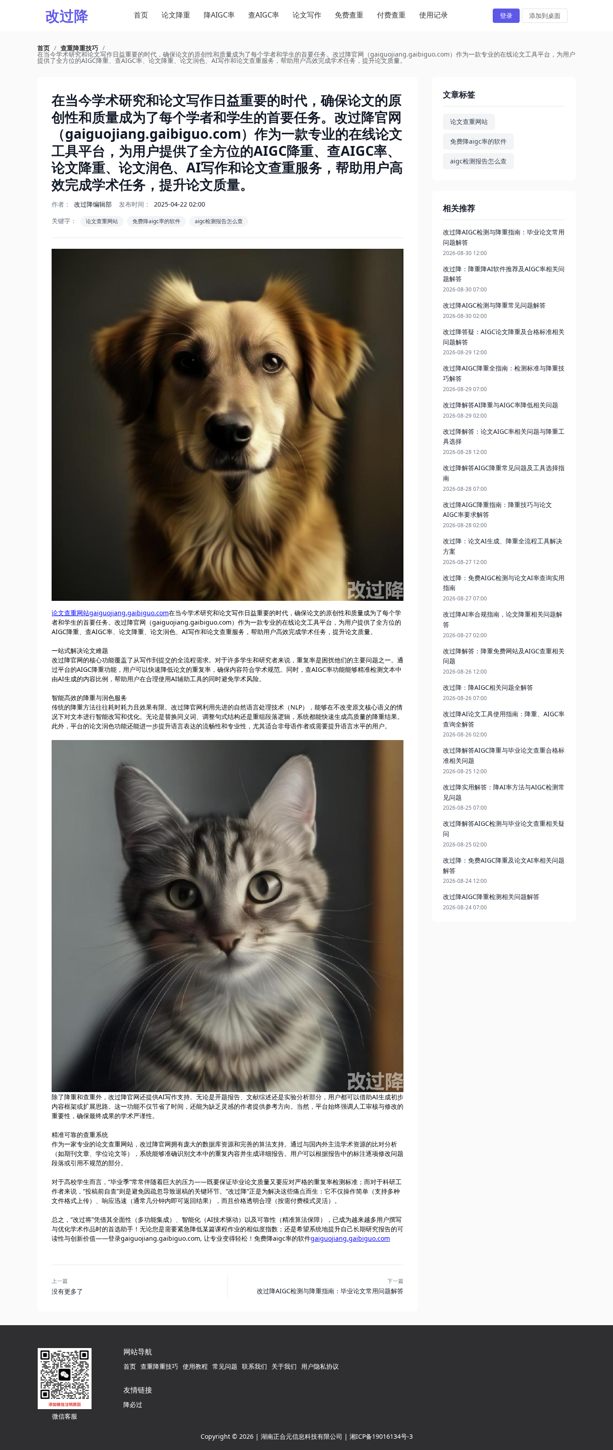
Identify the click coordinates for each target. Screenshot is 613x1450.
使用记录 (433, 15)
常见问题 (224, 1366)
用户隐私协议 (320, 1366)
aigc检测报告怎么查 (219, 221)
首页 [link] (43, 48)
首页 (141, 15)
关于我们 (284, 1366)
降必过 (132, 1404)
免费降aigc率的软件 (156, 221)
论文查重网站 (102, 221)
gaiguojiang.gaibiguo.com (350, 1238)
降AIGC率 (219, 15)
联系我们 (254, 1366)
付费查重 (391, 15)
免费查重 (349, 15)
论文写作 (307, 15)
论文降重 (176, 15)
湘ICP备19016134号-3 (381, 1436)
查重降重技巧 (159, 1366)
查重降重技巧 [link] (79, 48)
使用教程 (195, 1366)
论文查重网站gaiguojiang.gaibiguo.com (110, 612)
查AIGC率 (263, 15)
